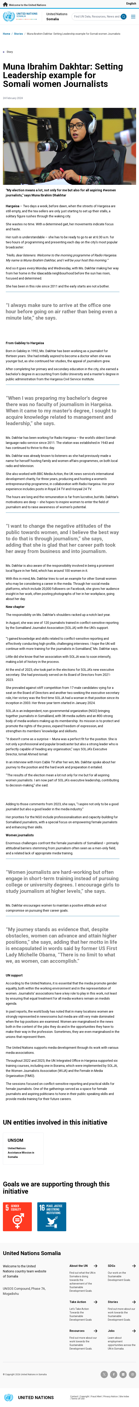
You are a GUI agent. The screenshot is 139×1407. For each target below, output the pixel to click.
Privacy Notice (110, 1396)
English (131, 3)
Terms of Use (78, 1398)
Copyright (84, 1396)
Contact (74, 1396)
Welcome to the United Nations (27, 5)
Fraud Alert (96, 1396)
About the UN (79, 1266)
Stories (18, 33)
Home (6, 33)
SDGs (111, 1266)
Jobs (111, 1331)
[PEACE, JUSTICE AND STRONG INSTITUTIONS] (52, 1216)
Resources (77, 1331)
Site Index (124, 1396)
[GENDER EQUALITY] (18, 1216)
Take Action (78, 1302)
